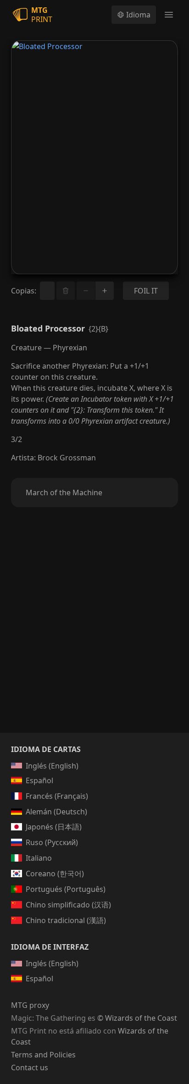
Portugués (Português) (66, 889)
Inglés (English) (52, 766)
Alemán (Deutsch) (56, 812)
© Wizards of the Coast (137, 1018)
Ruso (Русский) (52, 842)
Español (39, 780)
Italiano (39, 858)
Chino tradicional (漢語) (66, 920)
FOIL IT (146, 291)
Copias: (23, 291)
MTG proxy (30, 1005)
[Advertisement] (94, 630)
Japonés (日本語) (54, 827)
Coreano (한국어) (55, 873)
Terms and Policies (43, 1055)
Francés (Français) (57, 796)
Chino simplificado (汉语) (68, 905)
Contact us (29, 1067)
